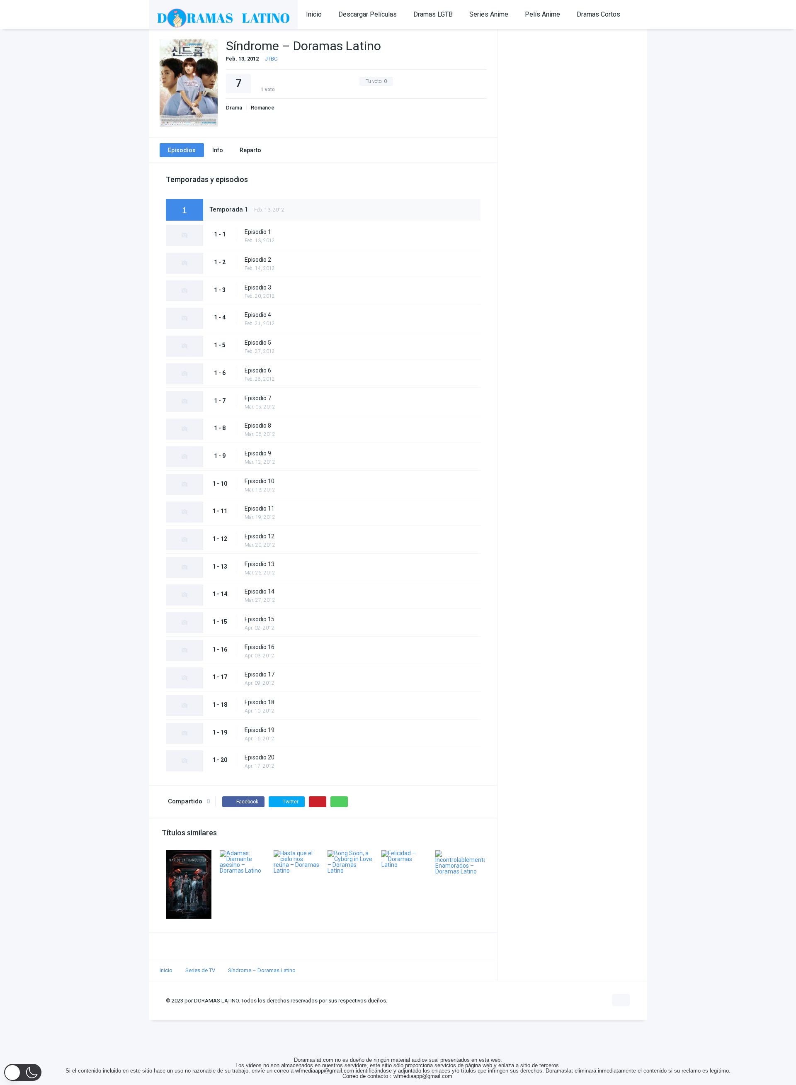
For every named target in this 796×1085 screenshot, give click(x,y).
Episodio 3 (258, 287)
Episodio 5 (258, 342)
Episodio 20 (259, 757)
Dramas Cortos (598, 14)
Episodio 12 (259, 536)
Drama (234, 107)
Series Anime (488, 14)
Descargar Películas (367, 14)
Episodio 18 (259, 702)
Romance (262, 107)
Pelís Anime (542, 14)
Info (217, 150)
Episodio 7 (258, 398)
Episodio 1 (258, 232)
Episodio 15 (259, 619)
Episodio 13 (259, 564)
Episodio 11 (259, 508)
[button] (22, 1072)
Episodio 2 (258, 259)
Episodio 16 (259, 647)
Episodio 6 (258, 370)
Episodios (182, 150)
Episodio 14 (259, 591)
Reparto (250, 150)
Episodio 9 (258, 453)
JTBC (271, 59)
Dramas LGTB (433, 14)
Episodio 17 (259, 674)
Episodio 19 (259, 730)
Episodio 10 (259, 481)
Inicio (314, 14)
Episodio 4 (258, 314)
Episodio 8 (258, 425)
